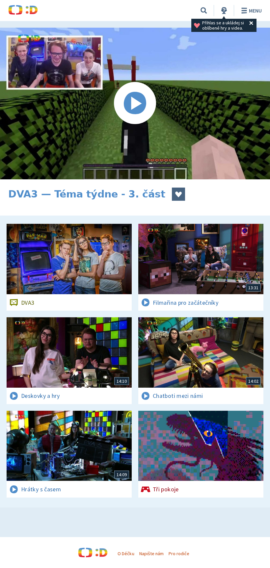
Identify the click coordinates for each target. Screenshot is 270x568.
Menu (255, 10)
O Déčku (126, 553)
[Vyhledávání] (204, 10)
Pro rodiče (179, 553)
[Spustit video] (135, 103)
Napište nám (151, 553)
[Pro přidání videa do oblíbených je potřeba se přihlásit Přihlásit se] (178, 194)
